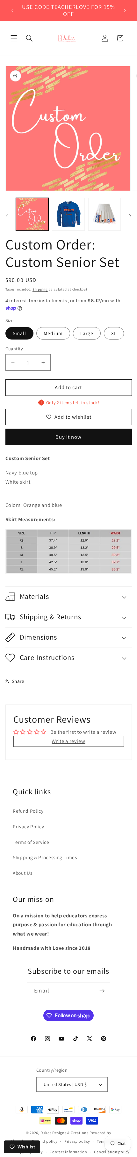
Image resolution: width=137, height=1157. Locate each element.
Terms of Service (31, 842)
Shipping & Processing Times (45, 857)
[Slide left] (7, 216)
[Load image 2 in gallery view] (68, 214)
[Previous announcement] (12, 11)
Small (19, 333)
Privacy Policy (28, 826)
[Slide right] (130, 216)
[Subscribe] (102, 991)
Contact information (68, 1151)
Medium (53, 333)
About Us (22, 873)
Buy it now (68, 436)
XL (114, 333)
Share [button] (18, 681)
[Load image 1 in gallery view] (32, 214)
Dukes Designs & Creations (64, 1132)
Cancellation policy (112, 1151)
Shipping (40, 289)
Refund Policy (28, 811)
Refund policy (44, 1141)
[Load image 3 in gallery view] (104, 214)
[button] (14, 38)
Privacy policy (77, 1141)
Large (87, 333)
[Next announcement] (125, 11)
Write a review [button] (68, 741)
